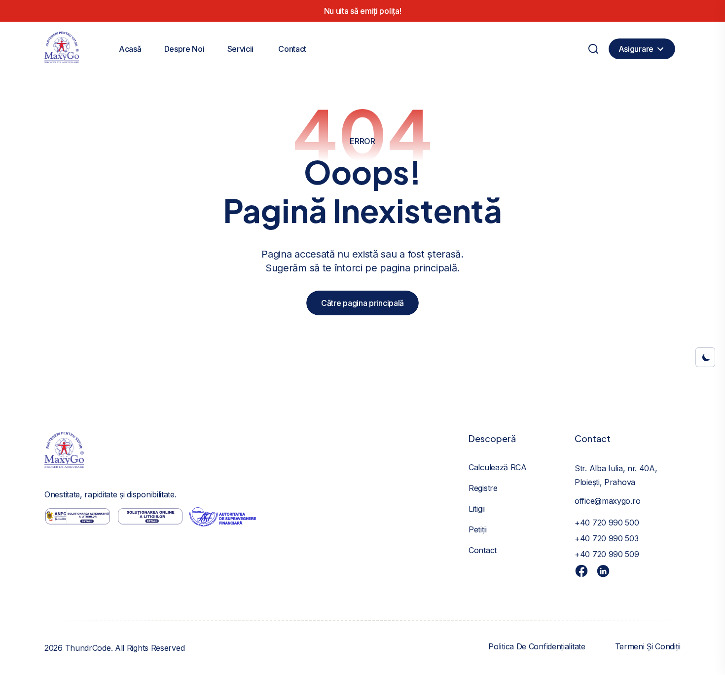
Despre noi (184, 49)
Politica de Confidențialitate (536, 646)
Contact (292, 49)
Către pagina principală (362, 303)
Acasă (130, 49)
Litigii (477, 509)
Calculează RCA (498, 467)
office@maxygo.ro (607, 501)
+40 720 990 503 (607, 538)
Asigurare (635, 49)
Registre (483, 488)
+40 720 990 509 (607, 554)
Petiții (478, 529)
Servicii (240, 49)
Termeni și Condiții (648, 646)
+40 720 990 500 (607, 522)
